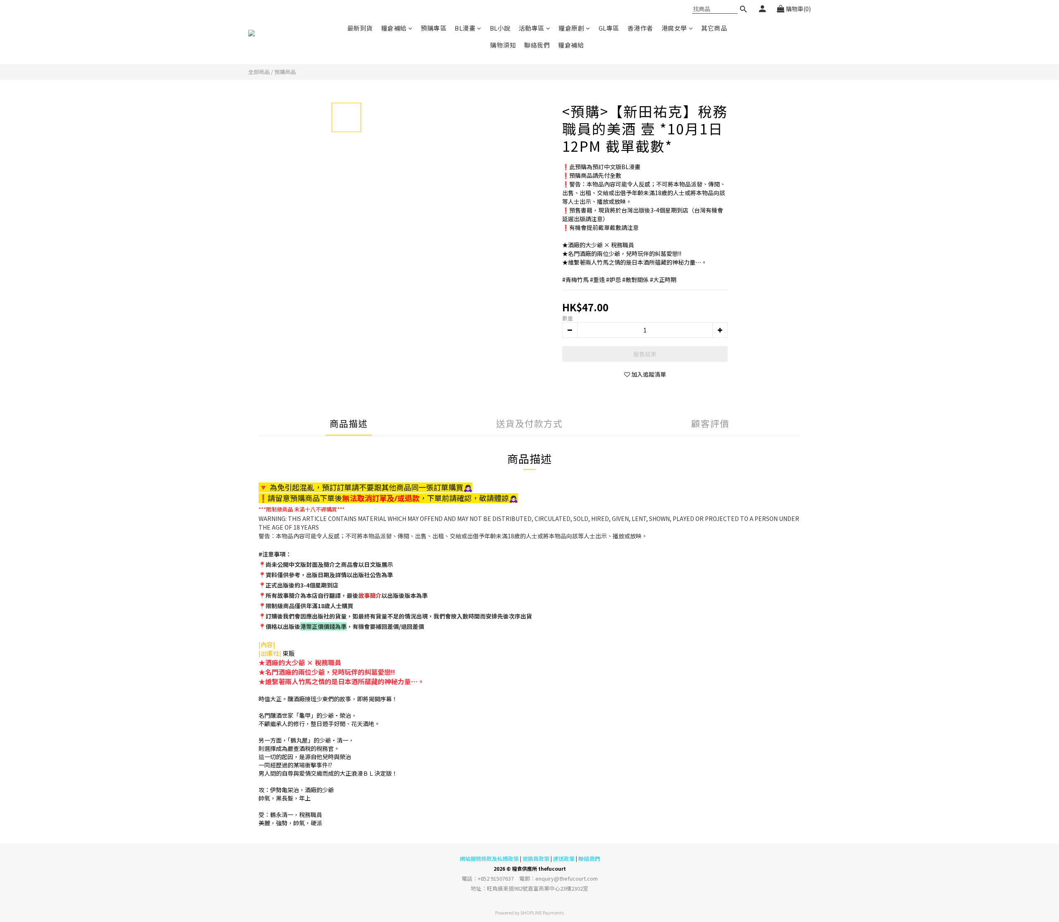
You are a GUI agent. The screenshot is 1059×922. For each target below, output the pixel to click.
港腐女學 (674, 28)
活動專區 (531, 28)
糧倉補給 (394, 28)
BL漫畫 (465, 28)
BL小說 (500, 28)
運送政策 (564, 858)
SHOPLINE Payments (542, 912)
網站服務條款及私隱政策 (489, 858)
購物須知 (503, 45)
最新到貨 (360, 28)
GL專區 (609, 28)
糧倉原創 (571, 28)
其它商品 (714, 28)
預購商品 (285, 72)
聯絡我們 (537, 45)
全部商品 (259, 72)
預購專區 (433, 28)
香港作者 (640, 28)
